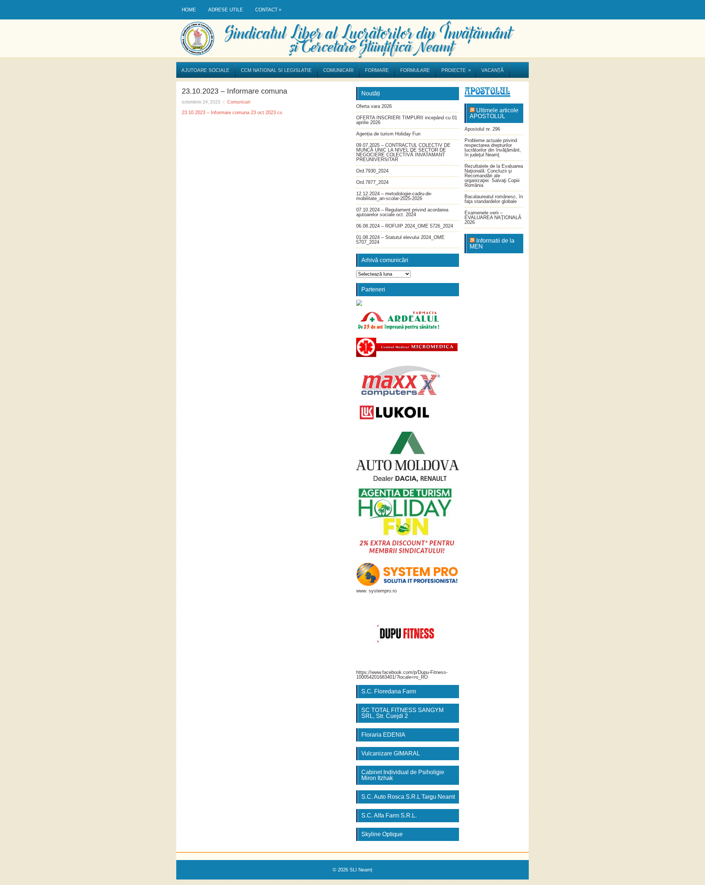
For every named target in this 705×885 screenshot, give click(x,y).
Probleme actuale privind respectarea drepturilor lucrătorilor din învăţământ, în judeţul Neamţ (492, 147)
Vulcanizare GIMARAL (390, 753)
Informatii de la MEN (492, 243)
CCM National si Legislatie (276, 70)
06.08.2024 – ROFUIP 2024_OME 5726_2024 (404, 226)
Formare (377, 70)
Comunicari (338, 70)
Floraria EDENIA (383, 735)
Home (189, 9)
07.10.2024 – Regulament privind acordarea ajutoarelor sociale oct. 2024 (402, 212)
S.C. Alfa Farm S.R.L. (389, 815)
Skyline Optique (382, 834)
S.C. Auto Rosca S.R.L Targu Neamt (408, 797)
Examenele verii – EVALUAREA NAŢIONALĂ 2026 (492, 217)
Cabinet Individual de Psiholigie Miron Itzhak (402, 775)
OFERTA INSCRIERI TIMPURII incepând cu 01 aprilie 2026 (406, 120)
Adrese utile (225, 9)
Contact (268, 9)
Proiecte (456, 70)
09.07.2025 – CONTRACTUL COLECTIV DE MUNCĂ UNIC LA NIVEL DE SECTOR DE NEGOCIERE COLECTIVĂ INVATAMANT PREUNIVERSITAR (403, 152)
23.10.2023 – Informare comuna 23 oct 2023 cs (232, 112)
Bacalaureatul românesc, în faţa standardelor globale (493, 199)
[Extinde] (449, 495)
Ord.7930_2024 (372, 171)
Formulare (415, 70)
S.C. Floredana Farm (388, 691)
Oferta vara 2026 (374, 106)
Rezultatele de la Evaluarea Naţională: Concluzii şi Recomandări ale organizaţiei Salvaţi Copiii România (493, 175)
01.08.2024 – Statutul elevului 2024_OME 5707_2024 (400, 240)
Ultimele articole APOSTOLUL (494, 113)
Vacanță (492, 70)
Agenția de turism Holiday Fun (388, 134)
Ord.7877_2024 (372, 182)
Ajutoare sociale (205, 70)
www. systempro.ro (376, 591)
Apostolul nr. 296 (482, 129)
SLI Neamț (361, 870)
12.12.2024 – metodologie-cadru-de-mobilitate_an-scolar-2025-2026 (394, 196)
